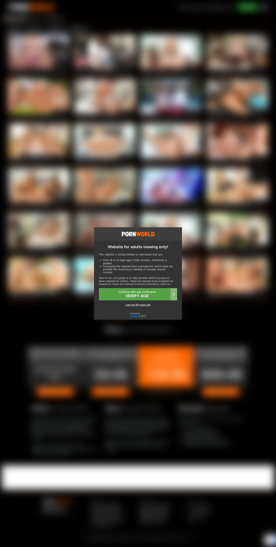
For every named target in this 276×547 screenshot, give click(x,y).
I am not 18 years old (138, 305)
